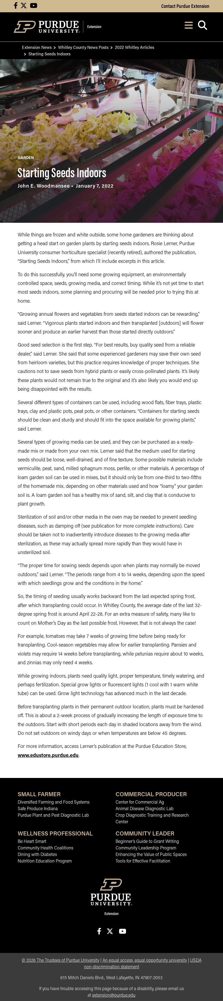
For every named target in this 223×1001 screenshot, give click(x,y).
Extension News (37, 47)
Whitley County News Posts (83, 47)
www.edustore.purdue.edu (48, 755)
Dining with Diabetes (37, 855)
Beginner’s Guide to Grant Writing (147, 842)
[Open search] (202, 27)
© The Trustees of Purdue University (60, 960)
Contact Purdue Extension (185, 6)
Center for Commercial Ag (140, 802)
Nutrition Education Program (45, 861)
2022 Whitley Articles (134, 47)
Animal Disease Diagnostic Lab (145, 809)
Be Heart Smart (32, 842)
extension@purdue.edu (113, 995)
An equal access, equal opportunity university (145, 960)
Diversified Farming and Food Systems (53, 802)
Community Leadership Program (146, 848)
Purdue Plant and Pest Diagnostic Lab (53, 815)
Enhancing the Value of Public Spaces (151, 855)
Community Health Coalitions (45, 848)
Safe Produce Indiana (38, 809)
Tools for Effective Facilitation (143, 861)
